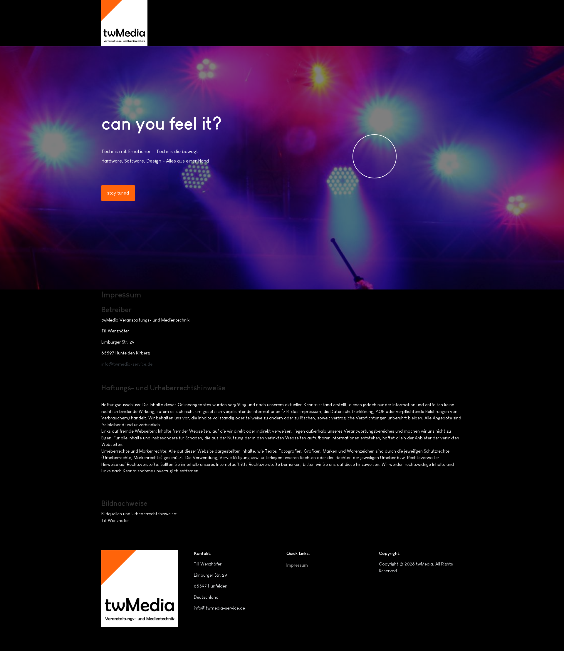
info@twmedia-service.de (126, 364)
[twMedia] (124, 23)
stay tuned (118, 192)
